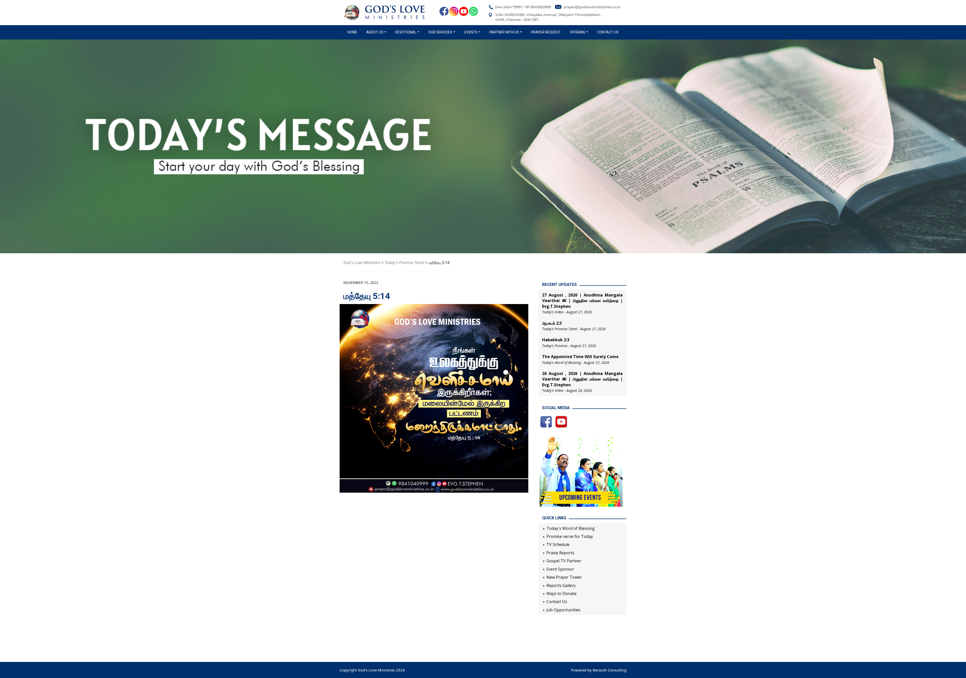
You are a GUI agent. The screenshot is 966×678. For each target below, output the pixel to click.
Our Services (440, 32)
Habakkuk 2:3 (555, 340)
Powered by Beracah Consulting (598, 669)
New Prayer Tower (564, 577)
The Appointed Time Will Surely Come (580, 356)
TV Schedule (558, 544)
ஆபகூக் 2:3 (552, 323)
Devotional (405, 32)
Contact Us (608, 32)
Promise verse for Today (569, 536)
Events (470, 32)
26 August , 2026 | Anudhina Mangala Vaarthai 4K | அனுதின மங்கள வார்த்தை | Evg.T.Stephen (582, 379)
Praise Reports (560, 553)
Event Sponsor (560, 569)
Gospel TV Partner (563, 561)
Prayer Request (546, 32)
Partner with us (504, 32)
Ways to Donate (561, 593)
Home (353, 32)
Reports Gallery (561, 585)
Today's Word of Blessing (570, 528)
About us (374, 32)
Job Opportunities (563, 610)
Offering (577, 32)
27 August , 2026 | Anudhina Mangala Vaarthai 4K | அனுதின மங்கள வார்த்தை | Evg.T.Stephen (582, 300)
